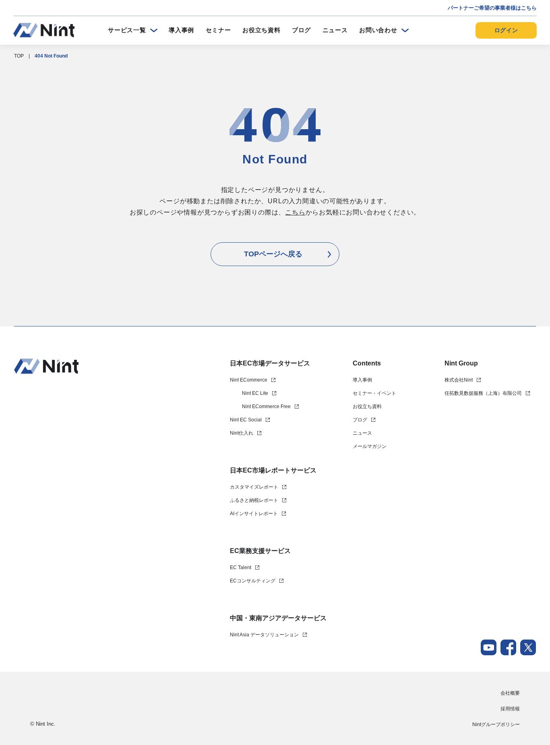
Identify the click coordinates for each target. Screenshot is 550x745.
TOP (19, 56)
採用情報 (510, 709)
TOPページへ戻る (273, 254)
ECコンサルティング (252, 581)
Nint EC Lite (255, 393)
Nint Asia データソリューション (264, 635)
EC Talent (240, 567)
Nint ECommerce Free (266, 406)
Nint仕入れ (241, 433)
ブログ (301, 30)
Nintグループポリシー (496, 724)
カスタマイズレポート (254, 487)
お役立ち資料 (261, 30)
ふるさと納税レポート (254, 500)
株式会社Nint (459, 380)
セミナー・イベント (374, 393)
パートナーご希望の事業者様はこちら (492, 8)
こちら (295, 212)
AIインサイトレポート (254, 513)
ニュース (335, 30)
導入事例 (181, 30)
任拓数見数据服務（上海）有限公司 (483, 393)
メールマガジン (370, 446)
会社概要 (510, 693)
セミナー (218, 30)
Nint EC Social (246, 420)
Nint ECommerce (248, 380)
